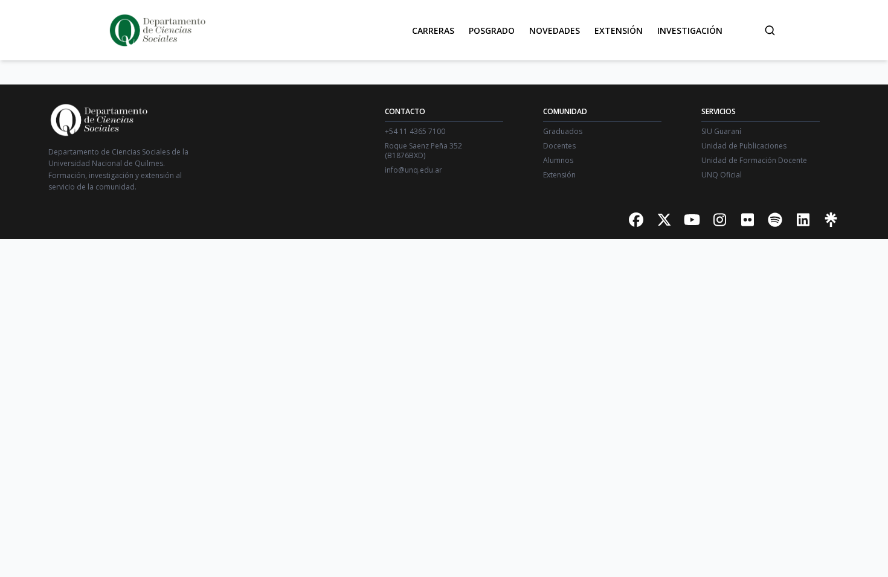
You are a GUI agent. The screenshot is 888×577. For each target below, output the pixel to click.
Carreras (433, 30)
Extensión (618, 30)
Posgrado (492, 30)
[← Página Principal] (156, 30)
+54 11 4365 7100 (415, 131)
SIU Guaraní (721, 131)
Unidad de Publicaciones (744, 146)
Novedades (554, 30)
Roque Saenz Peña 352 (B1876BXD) (423, 151)
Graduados (562, 131)
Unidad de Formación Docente (754, 160)
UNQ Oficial (721, 175)
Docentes (559, 146)
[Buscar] (770, 30)
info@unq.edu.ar (413, 170)
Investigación (689, 30)
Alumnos (558, 160)
